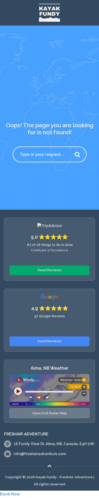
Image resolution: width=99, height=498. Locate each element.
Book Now (10, 494)
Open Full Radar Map (49, 413)
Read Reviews (50, 270)
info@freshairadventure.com (40, 454)
